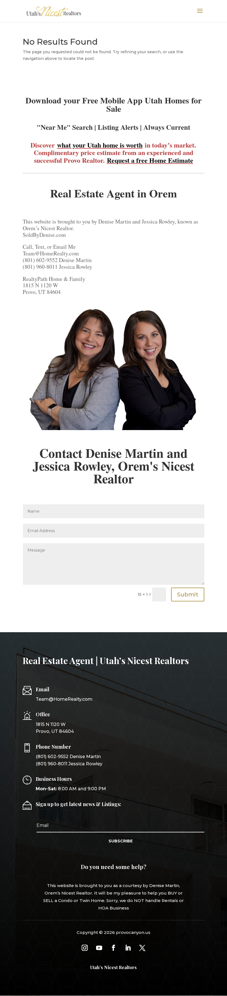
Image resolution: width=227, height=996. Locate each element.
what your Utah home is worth (100, 145)
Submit (187, 594)
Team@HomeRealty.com (64, 699)
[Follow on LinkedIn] (128, 948)
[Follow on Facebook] (113, 948)
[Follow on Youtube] (99, 948)
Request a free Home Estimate (150, 160)
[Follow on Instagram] (85, 948)
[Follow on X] (142, 948)
